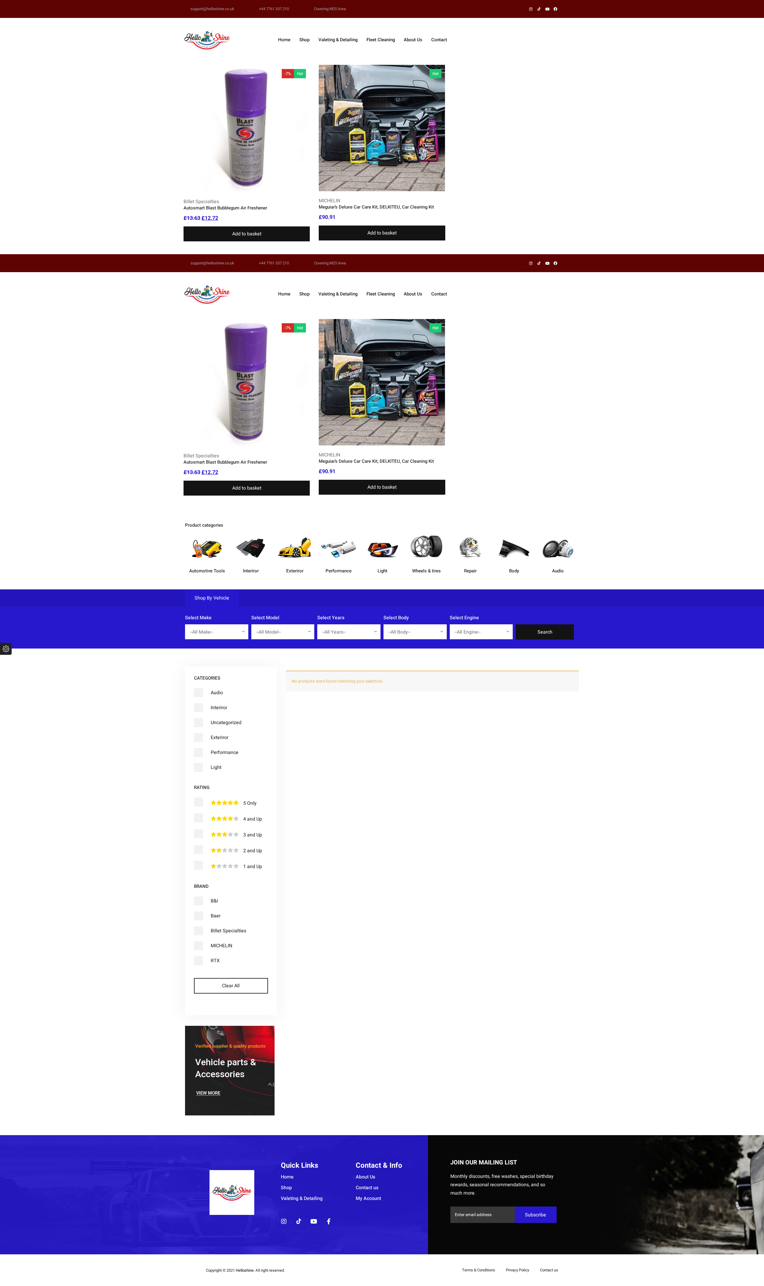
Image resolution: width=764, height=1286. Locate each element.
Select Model (265, 617)
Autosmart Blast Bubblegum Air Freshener (225, 208)
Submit (523, 617)
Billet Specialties (201, 201)
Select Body (396, 617)
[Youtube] (314, 1221)
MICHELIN (329, 200)
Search (544, 632)
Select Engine (464, 617)
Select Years (330, 617)
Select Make (198, 617)
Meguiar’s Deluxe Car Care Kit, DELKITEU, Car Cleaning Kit (376, 207)
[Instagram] (284, 1221)
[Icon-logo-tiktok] (299, 1221)
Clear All (231, 985)
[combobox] (216, 631)
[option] (207, 559)
